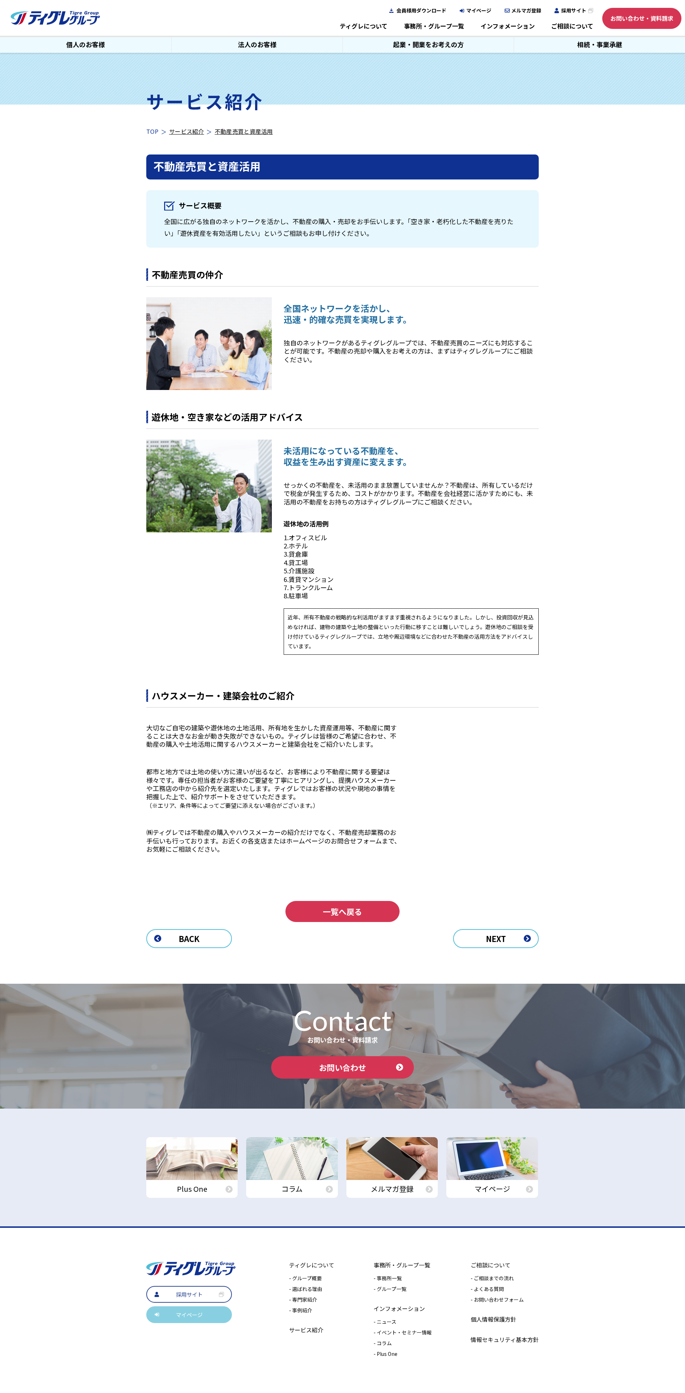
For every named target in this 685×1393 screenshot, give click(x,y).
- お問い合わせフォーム (497, 1299)
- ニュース (385, 1321)
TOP (152, 131)
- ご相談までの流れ (492, 1278)
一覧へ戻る (342, 911)
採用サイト (573, 10)
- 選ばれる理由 (305, 1288)
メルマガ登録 (526, 10)
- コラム (383, 1343)
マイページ (478, 10)
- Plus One (385, 1353)
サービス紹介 (186, 131)
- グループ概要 (305, 1278)
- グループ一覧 (390, 1288)
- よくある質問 (487, 1288)
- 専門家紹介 (303, 1299)
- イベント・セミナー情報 (403, 1332)
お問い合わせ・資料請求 (641, 18)
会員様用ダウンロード (421, 10)
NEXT (496, 938)
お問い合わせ (342, 1067)
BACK (189, 938)
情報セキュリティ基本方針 (505, 1339)
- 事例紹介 (300, 1310)
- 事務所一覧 (388, 1278)
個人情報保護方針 (493, 1319)
